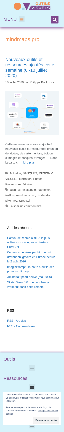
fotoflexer (44, 189)
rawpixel (24, 200)
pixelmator (43, 195)
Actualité (15, 173)
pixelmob (11, 200)
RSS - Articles (16, 320)
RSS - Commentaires (21, 326)
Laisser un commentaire (25, 206)
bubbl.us (15, 189)
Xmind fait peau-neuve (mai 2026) (29, 277)
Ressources (13, 184)
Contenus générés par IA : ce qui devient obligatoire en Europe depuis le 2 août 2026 (31, 257)
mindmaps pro (25, 195)
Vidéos (27, 184)
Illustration (24, 179)
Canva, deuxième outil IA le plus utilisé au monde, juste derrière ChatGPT (28, 242)
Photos (37, 179)
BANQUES (30, 173)
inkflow (9, 195)
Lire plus (29, 162)
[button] (22, 19)
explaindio (29, 189)
